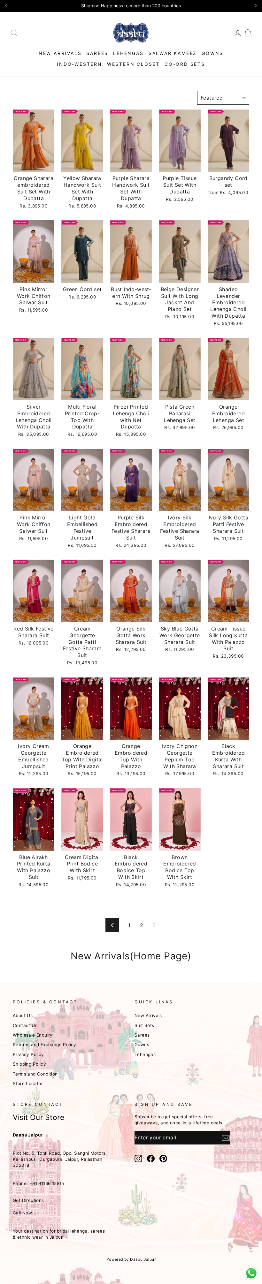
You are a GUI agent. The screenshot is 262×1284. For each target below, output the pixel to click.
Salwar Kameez (173, 53)
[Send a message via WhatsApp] (251, 1273)
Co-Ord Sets (185, 64)
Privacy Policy (28, 1054)
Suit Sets (144, 1025)
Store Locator (28, 1083)
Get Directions (28, 1200)
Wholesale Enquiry (33, 1035)
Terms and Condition (35, 1073)
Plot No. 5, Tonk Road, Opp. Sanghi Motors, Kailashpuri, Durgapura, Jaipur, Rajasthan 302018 (60, 1159)
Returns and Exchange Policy (44, 1044)
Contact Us (25, 1025)
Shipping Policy (29, 1064)
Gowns (212, 53)
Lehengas (128, 53)
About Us (23, 1015)
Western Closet (133, 64)
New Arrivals (60, 53)
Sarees (97, 53)
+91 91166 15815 (46, 1183)
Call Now (22, 1212)
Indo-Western (79, 64)
